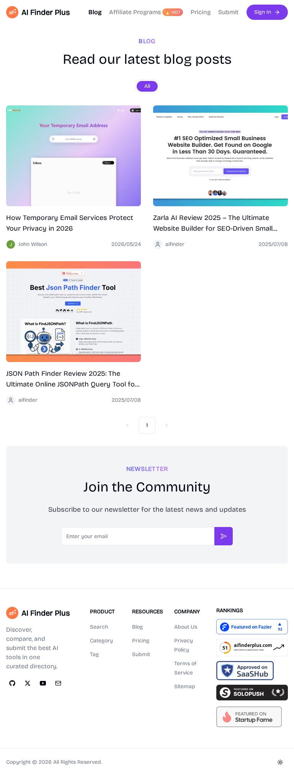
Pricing (201, 12)
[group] (147, 86)
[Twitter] (27, 683)
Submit (228, 12)
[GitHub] (12, 683)
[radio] (147, 86)
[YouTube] (43, 683)
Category (101, 640)
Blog (94, 12)
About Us (185, 627)
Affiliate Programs (145, 12)
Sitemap (184, 686)
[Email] (58, 683)
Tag (94, 654)
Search (99, 627)
